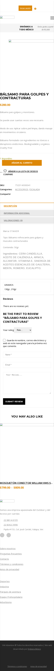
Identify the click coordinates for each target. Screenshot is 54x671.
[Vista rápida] (48, 467)
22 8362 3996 (11, 524)
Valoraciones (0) (13, 220)
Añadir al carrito (22, 163)
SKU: (2, 185)
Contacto (4, 558)
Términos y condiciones (11, 564)
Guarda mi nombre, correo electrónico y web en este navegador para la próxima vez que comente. (25, 343)
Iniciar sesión (25, 8)
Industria (4, 586)
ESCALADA (34, 189)
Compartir (5, 194)
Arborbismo (6, 602)
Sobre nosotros (8, 548)
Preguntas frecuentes (11, 553)
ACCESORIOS (21, 189)
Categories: (6, 189)
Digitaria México (34, 649)
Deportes (5, 581)
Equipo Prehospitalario (11, 597)
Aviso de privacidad (9, 569)
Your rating (8, 329)
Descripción (10, 206)
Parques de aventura (10, 591)
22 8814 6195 (11, 520)
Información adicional (17, 213)
